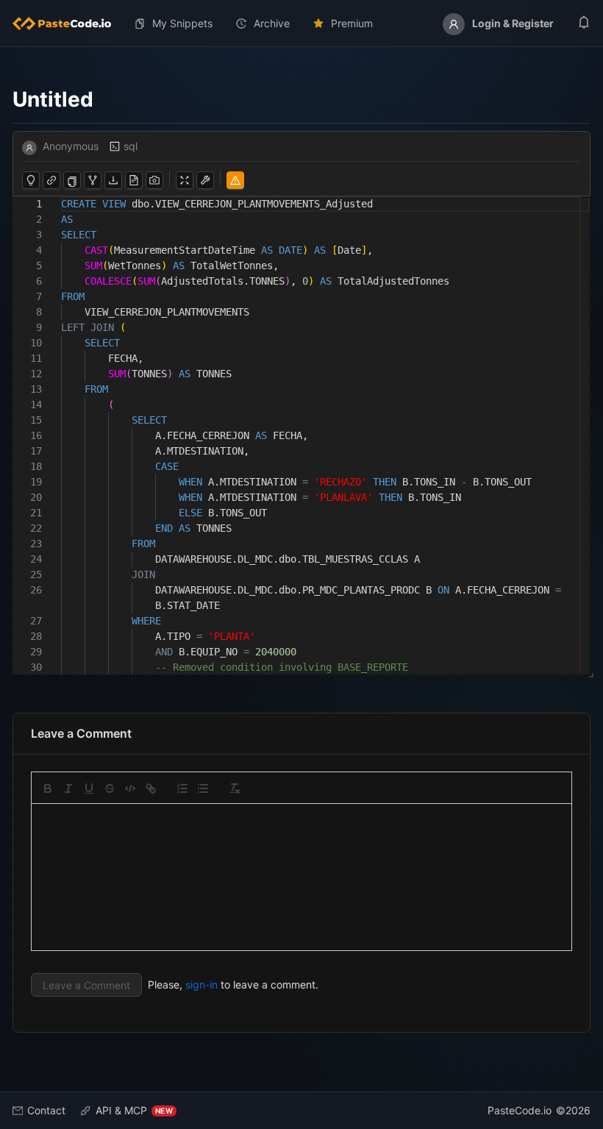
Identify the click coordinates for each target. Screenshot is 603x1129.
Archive (272, 23)
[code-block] (130, 788)
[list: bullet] (203, 788)
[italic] (68, 788)
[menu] (301, 23)
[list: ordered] (182, 788)
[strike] (109, 788)
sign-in (201, 984)
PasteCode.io (520, 1110)
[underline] (89, 788)
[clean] (234, 788)
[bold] (48, 788)
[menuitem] (68, 23)
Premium (352, 23)
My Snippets (182, 23)
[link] (150, 788)
